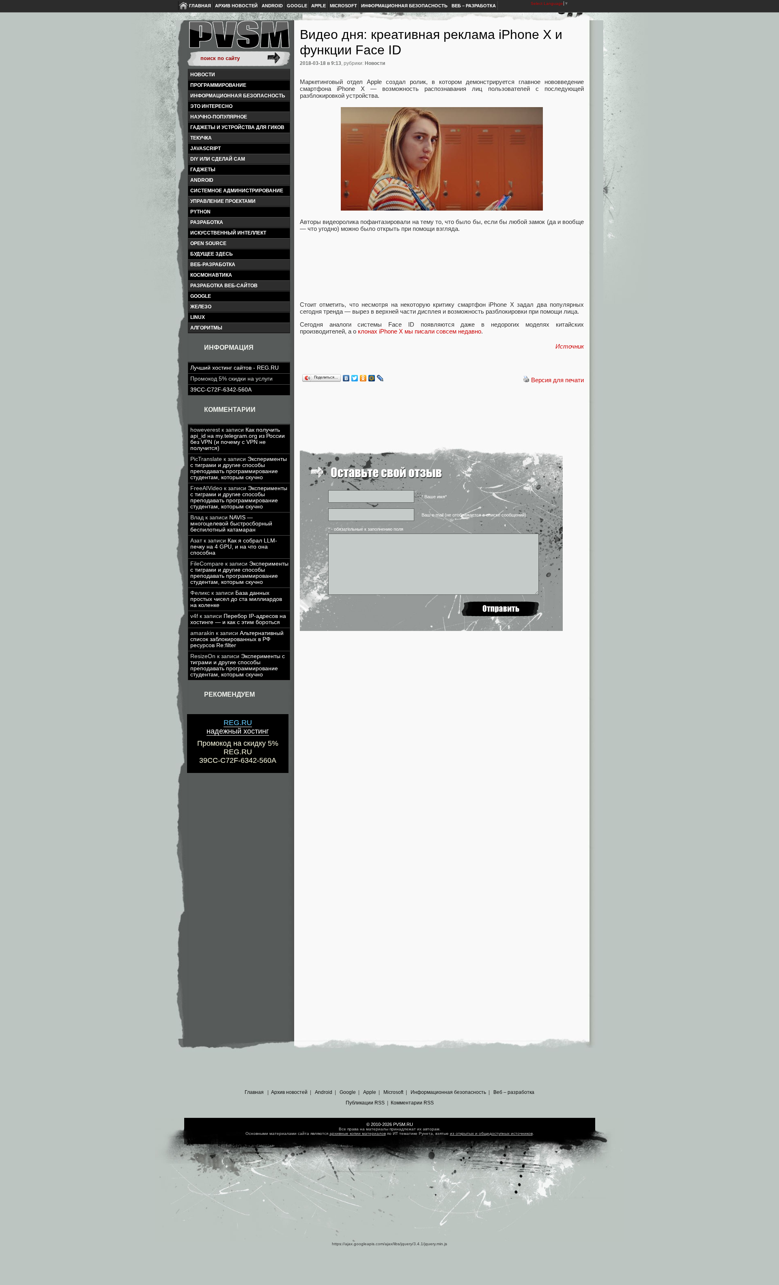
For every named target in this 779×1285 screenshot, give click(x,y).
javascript (205, 148)
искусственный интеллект (228, 233)
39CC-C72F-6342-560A (221, 390)
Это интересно (211, 106)
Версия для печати (557, 380)
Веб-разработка (212, 264)
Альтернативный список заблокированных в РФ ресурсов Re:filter (237, 639)
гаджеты (202, 169)
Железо (200, 307)
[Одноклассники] (363, 378)
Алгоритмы (206, 328)
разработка (206, 222)
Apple (318, 5)
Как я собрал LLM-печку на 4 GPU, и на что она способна (233, 547)
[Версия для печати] (526, 380)
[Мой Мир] (372, 378)
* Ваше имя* (434, 496)
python (200, 212)
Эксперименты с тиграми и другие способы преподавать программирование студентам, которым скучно (238, 468)
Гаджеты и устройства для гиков (237, 127)
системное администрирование (236, 191)
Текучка (201, 138)
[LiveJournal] (380, 378)
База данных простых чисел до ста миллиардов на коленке (236, 599)
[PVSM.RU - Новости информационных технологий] (238, 38)
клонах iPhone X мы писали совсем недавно (419, 331)
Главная (200, 5)
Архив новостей (236, 5)
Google (297, 5)
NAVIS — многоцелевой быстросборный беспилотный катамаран (231, 523)
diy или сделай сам (217, 159)
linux (197, 317)
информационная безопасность (237, 96)
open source (208, 243)
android (201, 180)
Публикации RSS (365, 1103)
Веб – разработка (474, 5)
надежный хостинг (238, 727)
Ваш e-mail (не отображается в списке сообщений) (474, 514)
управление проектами (223, 201)
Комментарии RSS (412, 1103)
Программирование (218, 85)
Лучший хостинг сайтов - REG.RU (234, 368)
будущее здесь (211, 254)
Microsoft (343, 5)
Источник (569, 346)
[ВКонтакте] (346, 378)
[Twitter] (355, 378)
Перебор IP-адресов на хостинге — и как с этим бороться (238, 619)
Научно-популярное (218, 117)
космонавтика (211, 275)
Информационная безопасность (404, 5)
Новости (202, 74)
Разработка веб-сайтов (224, 285)
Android (272, 5)
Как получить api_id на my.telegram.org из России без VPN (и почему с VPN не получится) (237, 439)
